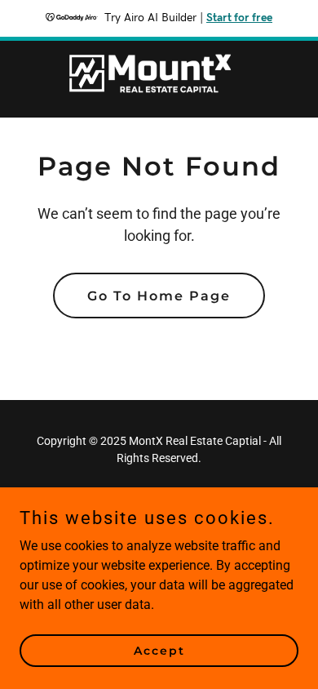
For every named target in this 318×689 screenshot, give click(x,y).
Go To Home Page (159, 296)
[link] (159, 79)
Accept (159, 649)
